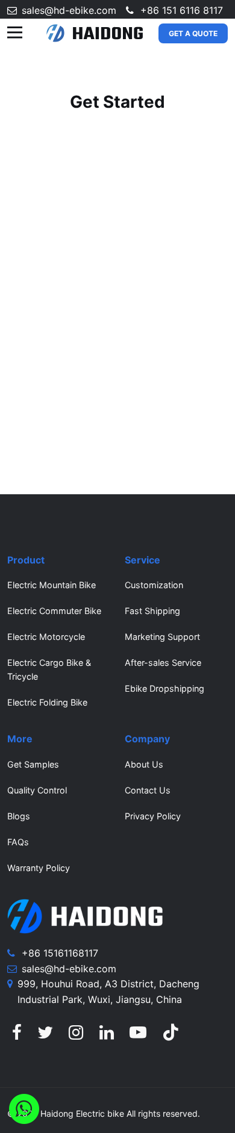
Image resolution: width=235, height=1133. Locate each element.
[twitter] (45, 1036)
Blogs (18, 816)
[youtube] (138, 1036)
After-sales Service (163, 662)
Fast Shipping (152, 611)
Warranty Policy (38, 868)
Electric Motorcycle (46, 637)
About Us (144, 764)
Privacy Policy (153, 816)
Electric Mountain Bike (51, 585)
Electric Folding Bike (47, 702)
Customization (154, 585)
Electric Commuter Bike (54, 611)
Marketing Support (162, 637)
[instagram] (76, 1036)
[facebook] (17, 1036)
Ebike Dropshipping (164, 688)
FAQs (18, 842)
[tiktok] (170, 1036)
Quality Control (37, 790)
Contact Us (148, 790)
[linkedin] (107, 1036)
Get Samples (33, 764)
